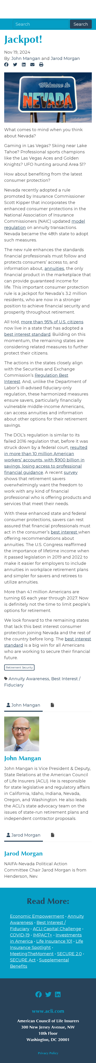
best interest (64, 532)
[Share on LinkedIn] (23, 65)
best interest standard (27, 334)
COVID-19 (20, 935)
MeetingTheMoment (32, 953)
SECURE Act (23, 960)
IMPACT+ (42, 935)
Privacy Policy (48, 1053)
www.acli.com (48, 1011)
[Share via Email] (32, 65)
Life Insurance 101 (54, 941)
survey (71, 472)
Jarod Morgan (65, 58)
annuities (54, 268)
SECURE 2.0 (69, 953)
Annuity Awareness (29, 678)
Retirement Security (19, 667)
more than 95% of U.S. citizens (52, 321)
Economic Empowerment (37, 916)
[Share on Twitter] (15, 65)
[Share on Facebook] (6, 65)
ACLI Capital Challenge (57, 928)
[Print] (41, 65)
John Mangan (25, 58)
